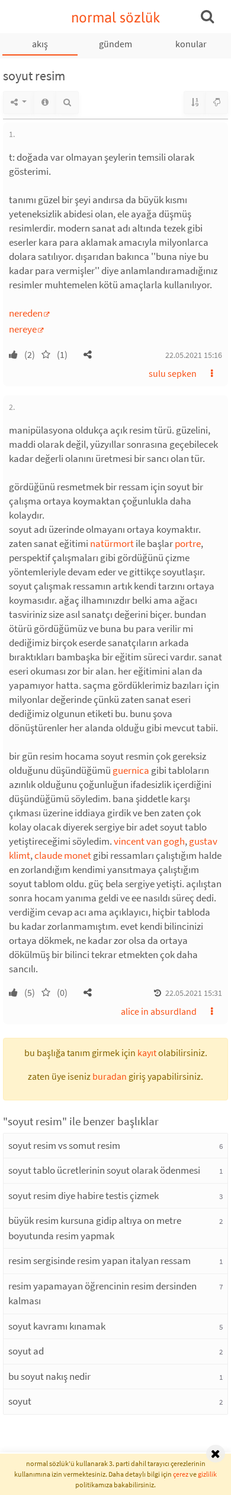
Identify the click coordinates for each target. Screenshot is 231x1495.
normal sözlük (116, 17)
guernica (131, 770)
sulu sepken (173, 373)
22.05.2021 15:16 (193, 355)
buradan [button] (109, 1076)
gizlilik (207, 1474)
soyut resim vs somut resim (64, 1145)
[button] (88, 354)
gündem (115, 44)
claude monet (62, 855)
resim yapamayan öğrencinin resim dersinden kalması (102, 1293)
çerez (180, 1474)
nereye (23, 329)
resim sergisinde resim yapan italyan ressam (99, 1260)
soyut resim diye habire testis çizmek (83, 1195)
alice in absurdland (159, 1011)
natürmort (112, 543)
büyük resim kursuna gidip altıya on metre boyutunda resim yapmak (94, 1228)
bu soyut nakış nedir (49, 1376)
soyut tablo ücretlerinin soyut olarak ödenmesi (104, 1170)
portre (188, 543)
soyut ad (26, 1350)
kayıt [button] (146, 1052)
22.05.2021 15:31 (193, 993)
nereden (26, 313)
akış (40, 44)
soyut (19, 1401)
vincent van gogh (149, 841)
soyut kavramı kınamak (56, 1326)
